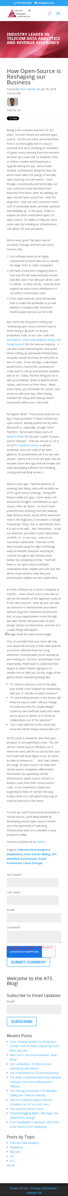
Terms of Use (18, 1188)
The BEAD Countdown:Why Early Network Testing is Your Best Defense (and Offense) (35, 1082)
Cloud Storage (32, 863)
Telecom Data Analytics (33, 849)
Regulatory (16, 1147)
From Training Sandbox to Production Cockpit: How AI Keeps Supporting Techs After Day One (35, 1046)
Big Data (15, 1151)
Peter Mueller (28, 89)
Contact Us (34, 1192)
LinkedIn (24, 110)
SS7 (54, 854)
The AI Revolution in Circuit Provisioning (34, 1073)
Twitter (29, 110)
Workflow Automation (22, 858)
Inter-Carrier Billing (37, 854)
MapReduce (15, 854)
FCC (12, 1161)
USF (12, 1156)
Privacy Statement (43, 1188)
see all (11, 1165)
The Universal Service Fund (26, 1109)
